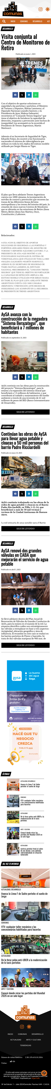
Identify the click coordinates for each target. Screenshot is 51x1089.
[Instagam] (40, 9)
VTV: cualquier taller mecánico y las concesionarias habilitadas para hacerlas (32, 802)
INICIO (13, 21)
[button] (15, 95)
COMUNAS (24, 21)
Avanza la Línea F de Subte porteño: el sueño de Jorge (30, 785)
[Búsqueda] (4, 21)
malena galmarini (12, 261)
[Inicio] (13, 9)
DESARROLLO (37, 21)
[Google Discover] (47, 9)
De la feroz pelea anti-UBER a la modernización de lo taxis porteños (32, 818)
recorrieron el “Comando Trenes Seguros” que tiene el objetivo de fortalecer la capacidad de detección (25, 272)
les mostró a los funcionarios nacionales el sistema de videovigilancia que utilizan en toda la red (25, 256)
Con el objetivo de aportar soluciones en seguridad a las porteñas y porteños (23, 245)
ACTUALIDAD (15, 1040)
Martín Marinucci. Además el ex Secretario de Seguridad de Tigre (23, 264)
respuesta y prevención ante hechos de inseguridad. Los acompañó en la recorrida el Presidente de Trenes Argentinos (24, 289)
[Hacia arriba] (44, 1073)
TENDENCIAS (25, 1045)
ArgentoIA (35, 1078)
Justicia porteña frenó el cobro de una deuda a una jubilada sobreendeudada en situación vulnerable (32, 851)
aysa (4, 242)
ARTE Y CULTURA (33, 1040)
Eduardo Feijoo (21, 248)
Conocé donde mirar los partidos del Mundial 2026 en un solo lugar (31, 834)
